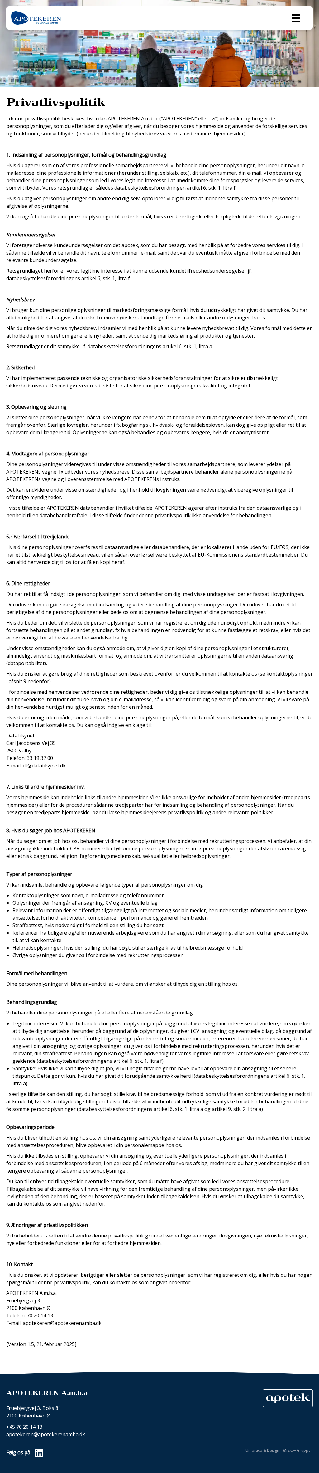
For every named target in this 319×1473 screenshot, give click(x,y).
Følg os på (18, 1452)
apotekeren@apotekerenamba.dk (45, 1434)
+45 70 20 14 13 (24, 1426)
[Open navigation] (296, 18)
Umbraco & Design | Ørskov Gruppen (279, 1450)
